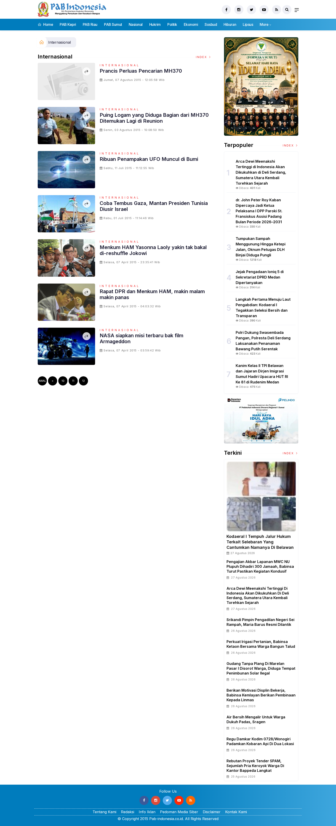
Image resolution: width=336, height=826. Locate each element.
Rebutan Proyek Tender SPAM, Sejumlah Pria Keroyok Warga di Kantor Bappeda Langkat (255, 766)
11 (73, 380)
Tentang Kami (104, 812)
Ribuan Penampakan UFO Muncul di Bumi (149, 159)
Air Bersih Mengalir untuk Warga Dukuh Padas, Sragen (256, 719)
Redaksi (127, 812)
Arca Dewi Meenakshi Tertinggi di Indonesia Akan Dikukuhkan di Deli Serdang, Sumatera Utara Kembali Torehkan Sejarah (258, 595)
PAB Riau (90, 24)
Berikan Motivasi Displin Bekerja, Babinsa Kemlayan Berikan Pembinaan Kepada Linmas (261, 695)
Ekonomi (191, 24)
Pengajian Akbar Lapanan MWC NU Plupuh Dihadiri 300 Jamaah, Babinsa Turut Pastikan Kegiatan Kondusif (260, 566)
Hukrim (155, 24)
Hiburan (230, 24)
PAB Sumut (113, 24)
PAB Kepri (68, 24)
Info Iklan (147, 812)
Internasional (59, 42)
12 (83, 380)
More (264, 24)
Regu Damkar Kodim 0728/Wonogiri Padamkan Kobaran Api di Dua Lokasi (260, 741)
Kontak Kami (236, 812)
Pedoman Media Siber (179, 812)
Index (202, 57)
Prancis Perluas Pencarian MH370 (141, 71)
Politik (172, 24)
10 (62, 380)
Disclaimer (212, 812)
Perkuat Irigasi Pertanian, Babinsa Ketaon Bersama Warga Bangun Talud (261, 644)
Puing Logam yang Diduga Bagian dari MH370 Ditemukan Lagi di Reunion (154, 118)
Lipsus (248, 24)
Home (48, 24)
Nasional (136, 24)
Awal (42, 380)
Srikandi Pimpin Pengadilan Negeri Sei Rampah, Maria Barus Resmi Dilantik (260, 622)
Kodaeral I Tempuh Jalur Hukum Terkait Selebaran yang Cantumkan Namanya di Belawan (260, 542)
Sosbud (211, 24)
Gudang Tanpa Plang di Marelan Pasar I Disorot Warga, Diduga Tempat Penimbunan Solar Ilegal (261, 668)
